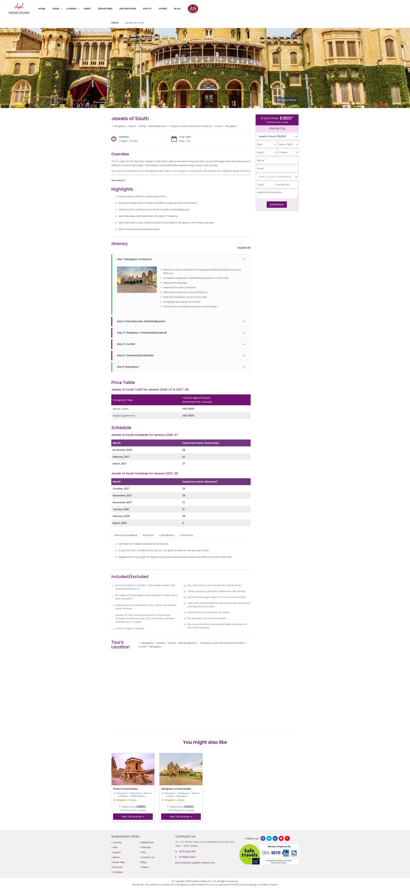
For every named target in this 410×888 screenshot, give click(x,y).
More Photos (289, 100)
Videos (145, 867)
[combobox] (277, 136)
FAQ (143, 852)
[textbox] (277, 177)
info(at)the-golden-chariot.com (196, 862)
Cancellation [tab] (166, 535)
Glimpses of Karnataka (176, 789)
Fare (115, 847)
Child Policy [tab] (186, 535)
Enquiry (116, 852)
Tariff (87, 8)
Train (55, 8)
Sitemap (146, 847)
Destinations (127, 8)
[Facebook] (263, 838)
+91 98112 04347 (187, 857)
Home (41, 8)
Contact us (147, 857)
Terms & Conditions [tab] (125, 535)
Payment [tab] (148, 535)
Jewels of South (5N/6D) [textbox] (272, 136)
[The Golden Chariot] (19, 8)
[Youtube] (281, 838)
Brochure (117, 867)
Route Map (118, 862)
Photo (147, 8)
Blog (177, 8)
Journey (71, 8)
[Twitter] (269, 838)
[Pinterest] (287, 838)
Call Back (117, 872)
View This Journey (132, 816)
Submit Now (277, 204)
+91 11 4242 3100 (187, 851)
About (115, 857)
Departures (105, 8)
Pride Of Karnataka (125, 789)
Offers (163, 8)
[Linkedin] (275, 838)
